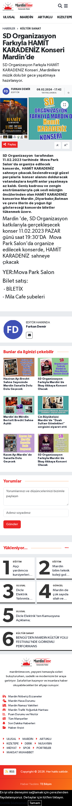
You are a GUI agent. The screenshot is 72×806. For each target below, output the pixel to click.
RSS (11, 771)
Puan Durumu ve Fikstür (23, 714)
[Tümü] (67, 548)
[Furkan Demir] (13, 329)
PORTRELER (44, 747)
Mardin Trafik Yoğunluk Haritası (28, 709)
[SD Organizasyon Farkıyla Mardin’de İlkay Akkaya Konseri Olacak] (53, 367)
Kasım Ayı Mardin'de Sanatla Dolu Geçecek (17, 458)
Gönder (12, 524)
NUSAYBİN (45, 743)
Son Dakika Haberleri (21, 723)
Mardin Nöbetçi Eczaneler (25, 696)
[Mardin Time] (18, 6)
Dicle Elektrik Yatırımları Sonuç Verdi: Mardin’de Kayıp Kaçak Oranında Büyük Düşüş (24, 595)
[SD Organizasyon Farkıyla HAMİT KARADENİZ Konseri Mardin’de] (36, 118)
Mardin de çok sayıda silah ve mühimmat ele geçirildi (61, 595)
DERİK (28, 743)
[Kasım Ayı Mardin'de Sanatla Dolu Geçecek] (18, 443)
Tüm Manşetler (18, 718)
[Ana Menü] (66, 6)
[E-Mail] (29, 335)
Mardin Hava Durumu (21, 700)
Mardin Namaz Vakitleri (23, 705)
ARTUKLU (45, 17)
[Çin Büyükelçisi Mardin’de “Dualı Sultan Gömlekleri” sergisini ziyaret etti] (53, 405)
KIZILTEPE (13, 743)
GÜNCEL (58, 585)
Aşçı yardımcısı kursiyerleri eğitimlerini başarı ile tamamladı (21, 571)
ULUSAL (9, 17)
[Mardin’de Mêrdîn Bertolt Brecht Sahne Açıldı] (18, 405)
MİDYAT (12, 747)
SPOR (26, 747)
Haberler (9, 28)
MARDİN (26, 17)
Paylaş (12, 144)
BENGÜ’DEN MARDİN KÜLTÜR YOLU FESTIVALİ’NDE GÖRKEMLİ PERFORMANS (42, 642)
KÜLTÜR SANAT (30, 28)
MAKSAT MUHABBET (20, 752)
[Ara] (60, 6)
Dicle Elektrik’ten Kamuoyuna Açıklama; (38, 618)
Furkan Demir (36, 326)
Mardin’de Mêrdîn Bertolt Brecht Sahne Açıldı (18, 420)
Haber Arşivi (16, 727)
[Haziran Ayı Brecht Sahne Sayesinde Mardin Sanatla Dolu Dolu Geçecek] (18, 367)
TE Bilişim (46, 784)
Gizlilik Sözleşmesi (13, 803)
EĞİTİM (17, 561)
